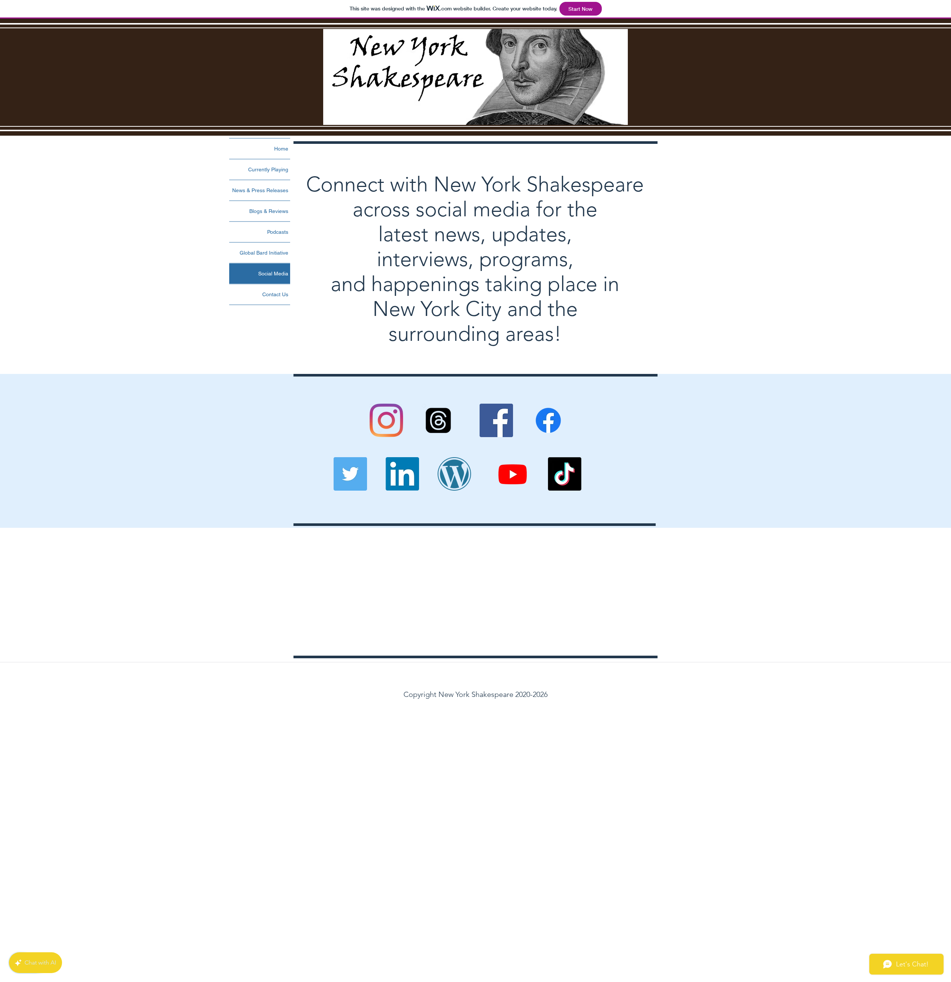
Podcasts (277, 232)
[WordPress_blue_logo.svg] (454, 474)
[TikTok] (564, 474)
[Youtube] (512, 474)
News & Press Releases (260, 190)
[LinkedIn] (402, 474)
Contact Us (275, 294)
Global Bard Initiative (264, 253)
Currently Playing (268, 169)
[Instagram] (386, 420)
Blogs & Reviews (268, 211)
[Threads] (438, 420)
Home (281, 149)
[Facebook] (496, 420)
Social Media (273, 274)
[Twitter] (350, 474)
